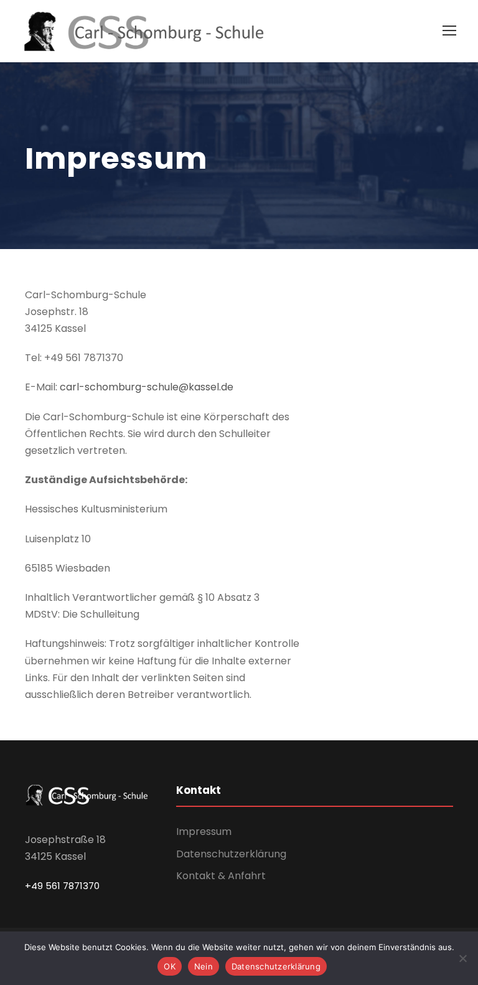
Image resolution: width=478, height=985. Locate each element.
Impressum (204, 831)
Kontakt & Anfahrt (221, 876)
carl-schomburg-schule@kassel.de (146, 387)
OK (170, 966)
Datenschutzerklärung (231, 854)
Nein (203, 966)
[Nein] (462, 958)
